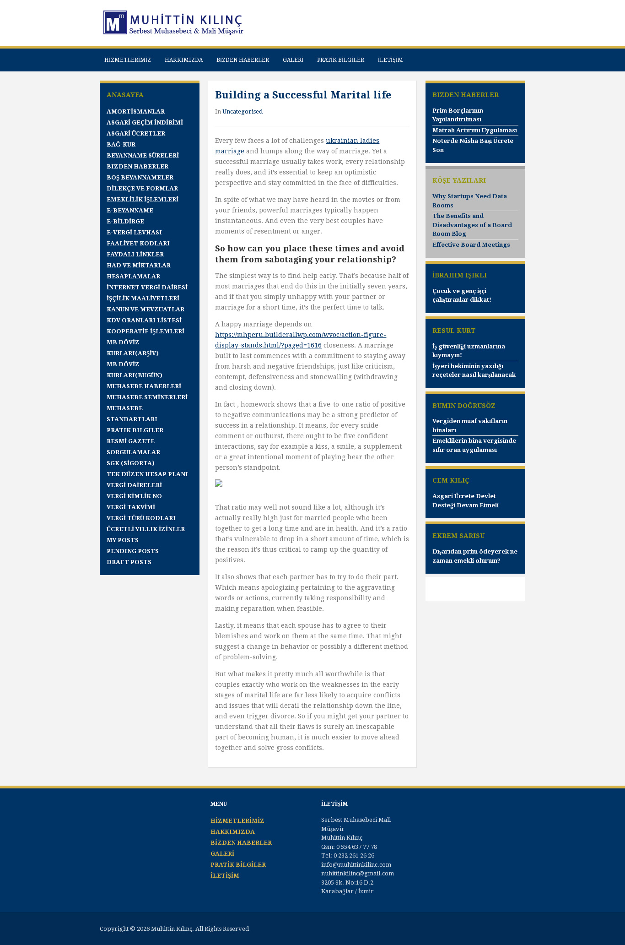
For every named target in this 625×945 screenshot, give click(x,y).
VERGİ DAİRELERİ (134, 485)
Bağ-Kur (121, 144)
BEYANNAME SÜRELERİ (143, 155)
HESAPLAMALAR (133, 276)
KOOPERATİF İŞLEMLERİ (145, 331)
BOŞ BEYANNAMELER (140, 177)
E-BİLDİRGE (125, 221)
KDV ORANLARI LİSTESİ (144, 320)
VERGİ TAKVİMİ (131, 507)
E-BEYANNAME (130, 210)
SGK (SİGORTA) (131, 463)
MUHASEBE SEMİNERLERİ (147, 397)
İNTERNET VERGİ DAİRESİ (147, 287)
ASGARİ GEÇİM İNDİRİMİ (145, 122)
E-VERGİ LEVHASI (134, 232)
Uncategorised (242, 111)
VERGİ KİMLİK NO (134, 496)
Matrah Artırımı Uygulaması (474, 130)
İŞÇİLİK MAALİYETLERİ (143, 298)
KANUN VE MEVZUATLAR (145, 309)
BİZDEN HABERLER (242, 60)
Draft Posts (129, 562)
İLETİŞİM (390, 60)
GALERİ (293, 60)
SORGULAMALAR (133, 452)
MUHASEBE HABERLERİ (144, 386)
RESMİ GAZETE (131, 441)
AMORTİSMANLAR (136, 111)
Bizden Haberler (137, 166)
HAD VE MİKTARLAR (139, 265)
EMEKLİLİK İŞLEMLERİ (142, 199)
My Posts (123, 540)
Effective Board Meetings (471, 244)
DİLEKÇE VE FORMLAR (142, 188)
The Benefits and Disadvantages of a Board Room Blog (472, 224)
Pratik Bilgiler (135, 430)
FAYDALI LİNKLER (135, 254)
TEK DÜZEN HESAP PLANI (147, 474)
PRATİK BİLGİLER (340, 60)
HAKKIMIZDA (184, 60)
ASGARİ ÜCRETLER (136, 133)
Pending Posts (133, 551)
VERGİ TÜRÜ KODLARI (141, 518)
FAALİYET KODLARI (138, 243)
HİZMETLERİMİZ (127, 60)
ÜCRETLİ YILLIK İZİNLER (146, 529)
